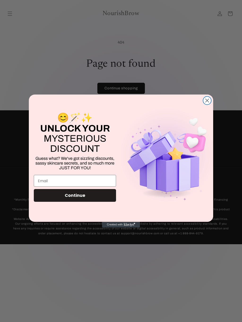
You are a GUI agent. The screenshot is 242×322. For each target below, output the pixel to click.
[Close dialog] (207, 100)
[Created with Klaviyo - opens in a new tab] (121, 224)
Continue (75, 195)
